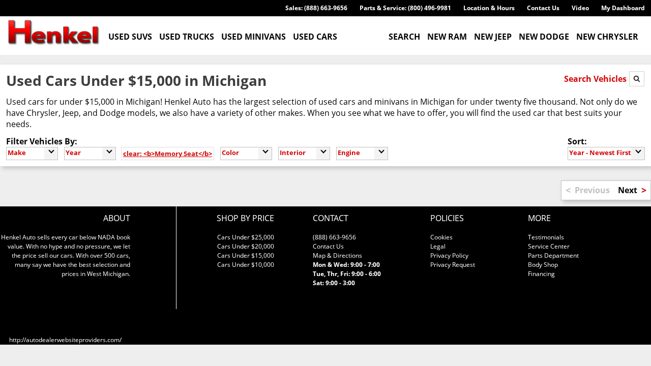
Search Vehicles (596, 78)
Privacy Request (452, 264)
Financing (541, 273)
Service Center (549, 246)
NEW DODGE (544, 36)
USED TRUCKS (186, 36)
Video (580, 8)
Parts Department (553, 255)
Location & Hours (489, 8)
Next (627, 190)
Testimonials (546, 237)
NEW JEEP (493, 36)
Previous (592, 190)
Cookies (441, 237)
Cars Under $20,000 (245, 246)
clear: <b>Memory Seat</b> (167, 153)
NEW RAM (447, 36)
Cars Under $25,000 (245, 237)
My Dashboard (623, 8)
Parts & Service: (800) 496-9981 (405, 8)
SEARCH (404, 36)
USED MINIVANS (253, 36)
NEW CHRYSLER (607, 36)
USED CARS (315, 36)
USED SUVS (130, 36)
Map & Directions (337, 255)
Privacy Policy (449, 255)
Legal (438, 246)
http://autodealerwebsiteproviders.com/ (65, 340)
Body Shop (543, 264)
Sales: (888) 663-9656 (316, 8)
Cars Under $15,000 (245, 255)
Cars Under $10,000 (245, 264)
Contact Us (543, 8)
